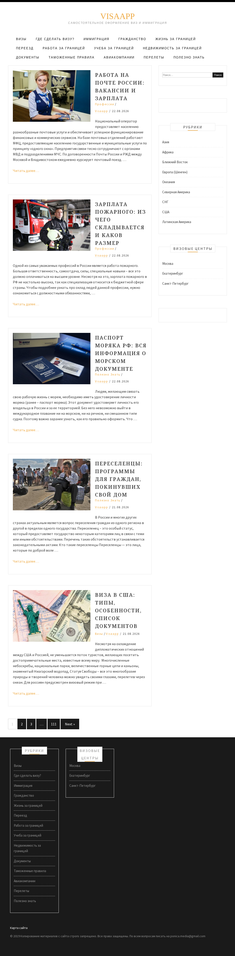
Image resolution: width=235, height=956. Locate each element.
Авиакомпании (119, 57)
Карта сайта (19, 928)
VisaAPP (117, 16)
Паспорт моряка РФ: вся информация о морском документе (121, 353)
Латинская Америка (176, 222)
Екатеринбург (172, 273)
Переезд (25, 48)
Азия (165, 142)
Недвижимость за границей (172, 48)
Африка (167, 152)
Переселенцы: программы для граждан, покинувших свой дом (119, 479)
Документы (27, 57)
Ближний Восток (175, 162)
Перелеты (154, 57)
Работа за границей (64, 48)
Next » (70, 724)
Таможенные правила (72, 57)
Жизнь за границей (175, 39)
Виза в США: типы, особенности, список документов (118, 610)
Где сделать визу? (55, 39)
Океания (168, 182)
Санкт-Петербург (175, 283)
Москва (167, 263)
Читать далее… (26, 170)
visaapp (101, 111)
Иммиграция (96, 39)
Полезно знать (189, 57)
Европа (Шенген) (174, 172)
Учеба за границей (114, 48)
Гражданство (132, 39)
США (165, 212)
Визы (21, 39)
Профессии (104, 104)
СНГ (165, 202)
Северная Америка (176, 192)
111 (53, 724)
